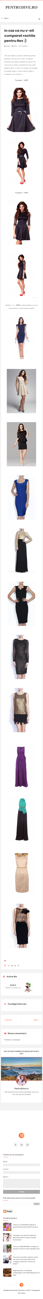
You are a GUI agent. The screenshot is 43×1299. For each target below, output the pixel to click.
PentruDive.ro (21, 7)
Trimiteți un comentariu (12, 1040)
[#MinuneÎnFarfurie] (18, 1098)
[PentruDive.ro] (24, 1098)
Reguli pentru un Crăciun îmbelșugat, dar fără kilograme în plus (26, 1272)
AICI (26, 80)
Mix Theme (21, 1293)
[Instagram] (15, 1098)
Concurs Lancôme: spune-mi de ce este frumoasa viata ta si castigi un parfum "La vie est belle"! (25, 1260)
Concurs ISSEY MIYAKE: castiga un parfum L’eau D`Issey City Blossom (26, 1247)
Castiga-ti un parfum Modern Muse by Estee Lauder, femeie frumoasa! (24, 1237)
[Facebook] (28, 1098)
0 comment (23, 46)
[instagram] (21, 1145)
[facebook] (15, 1145)
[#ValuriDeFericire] (21, 1098)
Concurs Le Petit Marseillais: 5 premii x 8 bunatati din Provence (25, 1226)
